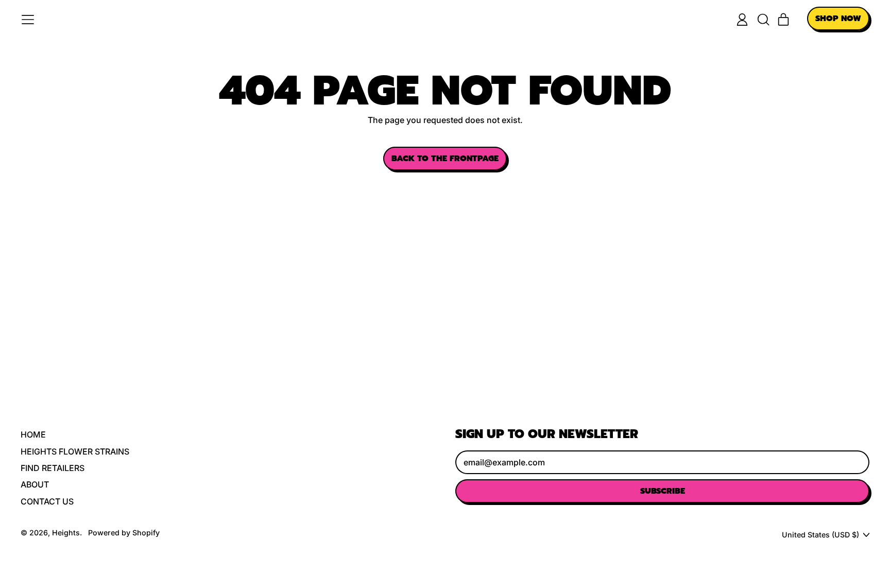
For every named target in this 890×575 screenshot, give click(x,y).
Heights (66, 532)
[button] (763, 19)
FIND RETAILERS (52, 468)
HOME (33, 434)
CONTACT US (47, 501)
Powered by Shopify (124, 532)
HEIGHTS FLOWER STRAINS (75, 451)
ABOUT (35, 484)
